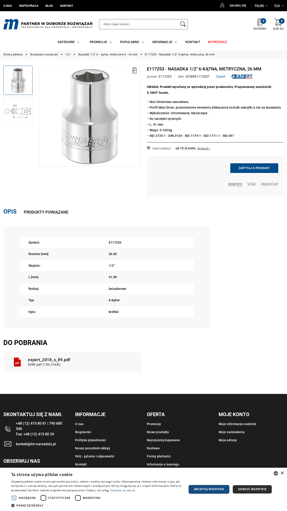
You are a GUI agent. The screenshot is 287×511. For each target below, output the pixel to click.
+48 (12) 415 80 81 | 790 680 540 (39, 426)
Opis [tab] (10, 211)
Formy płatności (159, 456)
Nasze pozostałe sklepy (92, 448)
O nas (79, 424)
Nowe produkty (158, 432)
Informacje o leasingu (163, 464)
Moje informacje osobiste (238, 424)
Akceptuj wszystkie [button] (209, 489)
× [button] (282, 473)
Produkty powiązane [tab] (46, 212)
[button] (42, 116)
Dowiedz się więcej (122, 490)
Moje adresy (228, 440)
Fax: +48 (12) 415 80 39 (35, 434)
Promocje (154, 424)
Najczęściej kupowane (163, 440)
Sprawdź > (203, 148)
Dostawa (153, 448)
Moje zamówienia (232, 432)
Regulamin (83, 432)
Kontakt (81, 464)
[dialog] (143, 489)
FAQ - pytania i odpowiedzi (94, 456)
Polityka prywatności (90, 440)
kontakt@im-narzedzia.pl (36, 444)
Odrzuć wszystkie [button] (252, 489)
